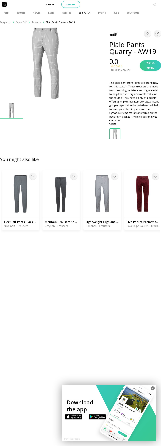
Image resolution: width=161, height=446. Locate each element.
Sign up (70, 4)
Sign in (50, 4)
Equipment (5, 22)
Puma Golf (21, 22)
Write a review (150, 65)
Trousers (36, 22)
